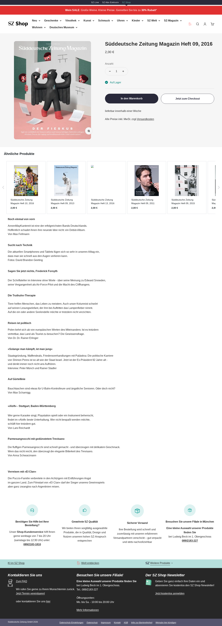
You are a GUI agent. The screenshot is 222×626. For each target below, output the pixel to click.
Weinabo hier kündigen (166, 622)
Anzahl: (109, 63)
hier (48, 601)
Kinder (136, 20)
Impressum (106, 622)
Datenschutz (92, 622)
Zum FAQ (21, 581)
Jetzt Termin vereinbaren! (30, 593)
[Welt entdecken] (79, 563)
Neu (34, 20)
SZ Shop (126, 2)
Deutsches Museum (62, 27)
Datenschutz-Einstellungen (71, 622)
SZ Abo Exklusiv (110, 2)
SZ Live (95, 2)
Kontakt (117, 622)
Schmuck (104, 20)
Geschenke (51, 20)
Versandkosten (145, 119)
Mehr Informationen (88, 610)
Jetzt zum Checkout (187, 98)
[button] (3, 187)
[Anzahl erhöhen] (123, 71)
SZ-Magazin (171, 20)
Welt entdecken (90, 563)
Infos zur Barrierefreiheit (141, 622)
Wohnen (37, 27)
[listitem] (26, 187)
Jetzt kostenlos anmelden (169, 593)
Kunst (87, 20)
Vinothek (70, 20)
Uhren (121, 20)
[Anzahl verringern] (110, 71)
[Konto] (205, 24)
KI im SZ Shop (16, 563)
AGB (126, 622)
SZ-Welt (152, 20)
